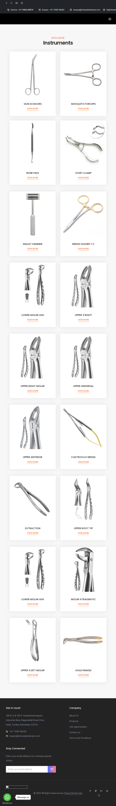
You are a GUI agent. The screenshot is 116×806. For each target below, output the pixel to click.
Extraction (32, 528)
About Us (74, 715)
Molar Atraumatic (83, 599)
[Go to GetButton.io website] (7, 803)
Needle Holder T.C (83, 244)
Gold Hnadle (83, 670)
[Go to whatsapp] (7, 797)
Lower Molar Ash (32, 315)
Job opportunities (78, 726)
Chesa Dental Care (73, 793)
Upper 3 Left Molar (33, 670)
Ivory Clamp (83, 173)
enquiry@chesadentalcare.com (24, 736)
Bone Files (32, 173)
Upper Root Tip (83, 528)
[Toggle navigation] (109, 19)
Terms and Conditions (80, 738)
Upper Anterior (32, 457)
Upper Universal (83, 386)
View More (32, 108)
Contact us (74, 732)
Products (73, 721)
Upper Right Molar (33, 386)
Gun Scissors (33, 104)
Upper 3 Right (83, 315)
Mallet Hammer (32, 244)
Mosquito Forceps (83, 104)
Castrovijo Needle (83, 457)
